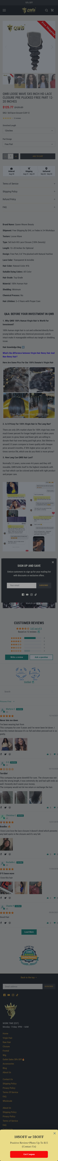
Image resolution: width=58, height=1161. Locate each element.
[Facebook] (2, 823)
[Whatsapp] (2, 817)
